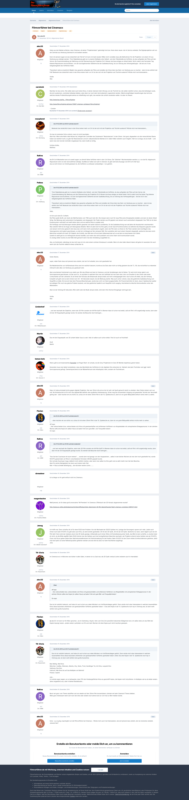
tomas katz (40, 359)
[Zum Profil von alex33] (34, 37)
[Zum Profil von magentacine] (40, 505)
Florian (40, 411)
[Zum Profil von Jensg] (40, 532)
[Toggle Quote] (52, 124)
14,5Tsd (40, 104)
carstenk (40, 87)
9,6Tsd (40, 543)
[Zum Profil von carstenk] (40, 93)
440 (40, 428)
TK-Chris (40, 553)
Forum (34, 10)
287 (40, 172)
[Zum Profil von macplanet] (40, 125)
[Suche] (157, 10)
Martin (40, 334)
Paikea (40, 183)
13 (41, 63)
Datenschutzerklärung (122, 794)
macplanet (40, 119)
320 (40, 324)
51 (41, 199)
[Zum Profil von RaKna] (40, 162)
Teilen (140, 37)
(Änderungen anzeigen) (84, 111)
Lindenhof (39, 307)
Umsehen (60, 10)
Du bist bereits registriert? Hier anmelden (128, 4)
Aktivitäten (50, 10)
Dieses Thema (148, 10)
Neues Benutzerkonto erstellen (64, 761)
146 (40, 490)
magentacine (40, 499)
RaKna (40, 156)
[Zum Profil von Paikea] (40, 189)
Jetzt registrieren (151, 4)
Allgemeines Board (58, 38)
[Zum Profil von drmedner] (40, 480)
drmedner (39, 473)
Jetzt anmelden (124, 761)
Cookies (72, 796)
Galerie (41, 10)
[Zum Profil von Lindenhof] (40, 313)
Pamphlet (73, 363)
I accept (100, 770)
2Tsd (40, 376)
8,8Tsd (40, 570)
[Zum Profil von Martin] (40, 340)
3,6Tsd (40, 516)
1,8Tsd (41, 136)
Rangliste (69, 10)
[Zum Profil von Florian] (40, 417)
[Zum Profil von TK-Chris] (40, 559)
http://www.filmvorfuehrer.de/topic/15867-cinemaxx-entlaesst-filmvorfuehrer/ (75, 104)
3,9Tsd (40, 351)
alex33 (42, 36)
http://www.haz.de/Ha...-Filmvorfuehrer (62, 99)
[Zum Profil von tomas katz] (40, 365)
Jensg (40, 526)
